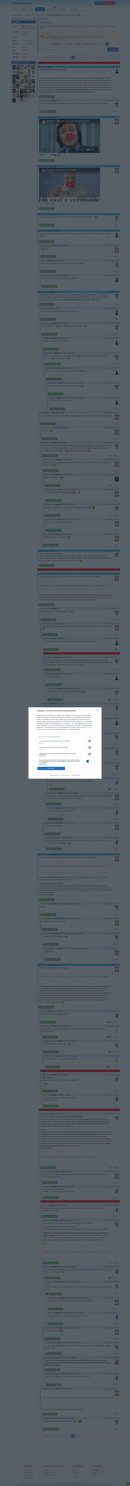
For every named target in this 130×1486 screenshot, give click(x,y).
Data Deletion (54, 775)
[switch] (88, 741)
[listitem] (65, 737)
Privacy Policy (76, 775)
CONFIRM (51, 768)
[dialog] (65, 743)
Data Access (65, 775)
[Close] (98, 711)
